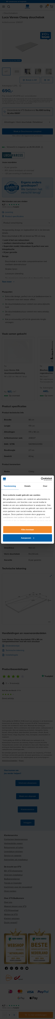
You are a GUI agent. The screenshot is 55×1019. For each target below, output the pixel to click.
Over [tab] (45, 486)
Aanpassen (26, 538)
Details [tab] (27, 486)
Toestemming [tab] (10, 486)
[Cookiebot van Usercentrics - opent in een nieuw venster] (41, 479)
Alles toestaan (27, 529)
